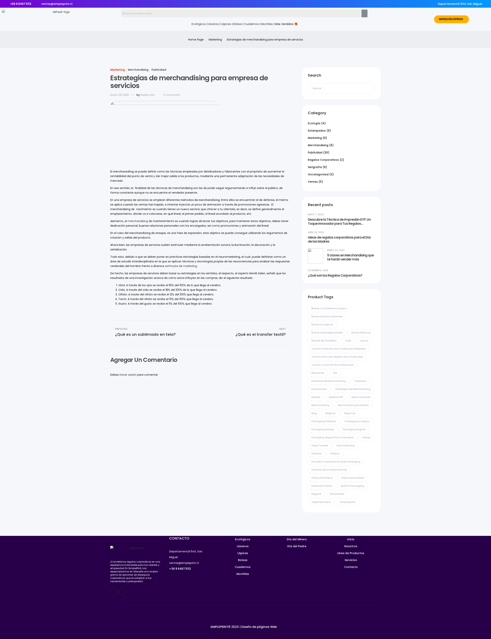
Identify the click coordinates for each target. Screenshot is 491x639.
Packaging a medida (323, 421)
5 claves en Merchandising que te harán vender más (350, 257)
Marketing (215, 39)
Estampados (319, 389)
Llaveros (213, 24)
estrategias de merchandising (353, 389)
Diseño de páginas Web (259, 627)
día (335, 373)
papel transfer (319, 445)
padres (366, 437)
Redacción (148, 95)
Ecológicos (199, 24)
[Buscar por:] (341, 88)
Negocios (349, 413)
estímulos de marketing (181, 266)
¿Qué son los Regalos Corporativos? (335, 276)
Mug (314, 413)
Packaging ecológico (357, 421)
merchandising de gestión (353, 405)
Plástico (335, 453)
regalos (316, 494)
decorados (318, 373)
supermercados (321, 502)
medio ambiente (361, 397)
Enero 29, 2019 (119, 95)
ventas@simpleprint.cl (184, 563)
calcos (364, 340)
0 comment (172, 95)
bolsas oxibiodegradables (327, 332)
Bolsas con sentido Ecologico (329, 308)
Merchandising (138, 70)
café (348, 340)
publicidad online (321, 485)
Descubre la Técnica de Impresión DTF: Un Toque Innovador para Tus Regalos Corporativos (339, 222)
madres (315, 397)
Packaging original (354, 429)
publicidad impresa (352, 477)
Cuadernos (251, 24)
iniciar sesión (128, 375)
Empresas (360, 381)
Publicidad (159, 70)
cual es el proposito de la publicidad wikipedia (338, 348)
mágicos (330, 413)
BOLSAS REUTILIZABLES (324, 340)
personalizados (346, 445)
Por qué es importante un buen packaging (335, 461)
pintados (316, 453)
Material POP (336, 397)
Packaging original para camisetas (332, 437)
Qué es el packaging (352, 485)
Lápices (226, 24)
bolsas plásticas (361, 332)
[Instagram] (121, 591)
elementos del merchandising (328, 381)
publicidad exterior (322, 477)
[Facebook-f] (113, 591)
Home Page (196, 39)
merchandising (138, 221)
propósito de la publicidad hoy (329, 469)
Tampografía (347, 502)
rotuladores (337, 494)
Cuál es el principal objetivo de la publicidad (337, 356)
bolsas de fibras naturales (327, 316)
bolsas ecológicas (322, 324)
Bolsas (237, 24)
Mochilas (267, 24)
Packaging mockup (322, 429)
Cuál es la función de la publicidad (332, 364)
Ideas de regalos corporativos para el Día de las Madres (339, 239)
